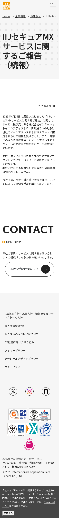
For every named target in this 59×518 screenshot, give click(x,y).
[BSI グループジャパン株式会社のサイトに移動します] (39, 415)
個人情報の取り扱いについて (22, 334)
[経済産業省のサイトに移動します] (32, 428)
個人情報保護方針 (15, 326)
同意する (8, 513)
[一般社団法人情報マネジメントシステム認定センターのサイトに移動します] (18, 414)
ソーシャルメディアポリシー (22, 358)
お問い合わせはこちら (25, 269)
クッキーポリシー (15, 350)
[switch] (53, 6)
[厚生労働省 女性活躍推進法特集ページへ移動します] (29, 444)
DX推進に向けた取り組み (19, 342)
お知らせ (35, 16)
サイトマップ (12, 367)
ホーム (6, 16)
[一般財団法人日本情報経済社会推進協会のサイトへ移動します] (45, 429)
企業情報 (20, 16)
